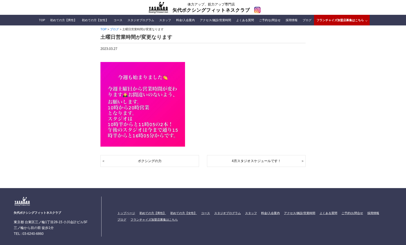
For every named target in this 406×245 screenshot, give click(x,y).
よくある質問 (245, 20)
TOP (42, 20)
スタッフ (165, 20)
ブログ (307, 20)
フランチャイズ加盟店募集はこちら (340, 20)
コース (118, 20)
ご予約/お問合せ (270, 20)
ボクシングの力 (150, 161)
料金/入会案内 (185, 20)
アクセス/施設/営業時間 (215, 20)
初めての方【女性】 (95, 20)
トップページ (126, 213)
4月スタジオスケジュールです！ (256, 161)
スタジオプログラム (141, 20)
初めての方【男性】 (63, 20)
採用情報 (292, 20)
